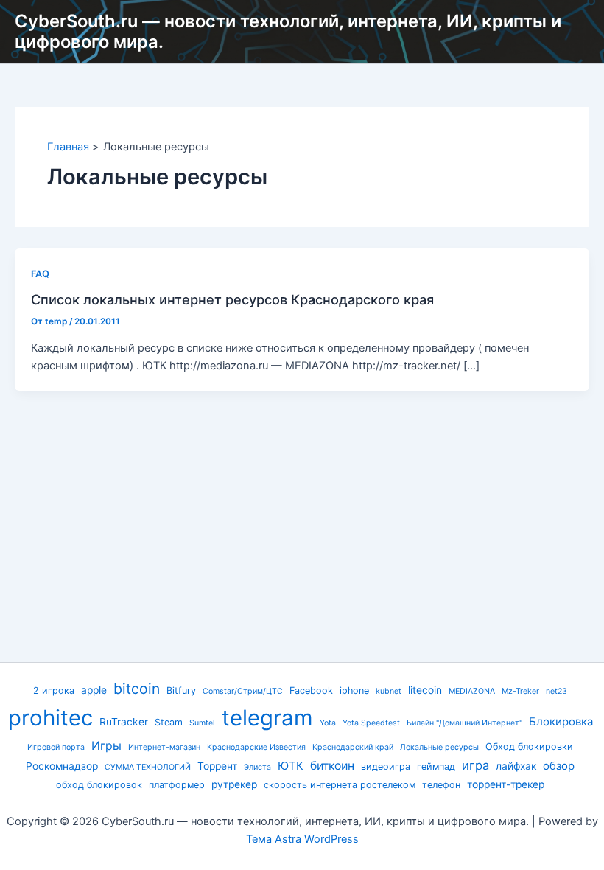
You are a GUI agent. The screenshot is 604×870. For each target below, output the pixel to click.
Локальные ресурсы (439, 747)
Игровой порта (56, 747)
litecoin (425, 690)
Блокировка (561, 721)
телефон (441, 784)
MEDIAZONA (472, 691)
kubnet (388, 691)
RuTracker (123, 722)
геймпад (436, 766)
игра (475, 765)
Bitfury (181, 690)
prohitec (50, 718)
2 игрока (53, 690)
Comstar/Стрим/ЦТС (243, 691)
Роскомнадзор (62, 766)
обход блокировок (99, 784)
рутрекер (234, 784)
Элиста (257, 767)
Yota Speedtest (371, 723)
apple (94, 690)
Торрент (217, 766)
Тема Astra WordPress (302, 839)
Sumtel (202, 723)
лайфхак (516, 766)
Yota (328, 723)
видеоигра (385, 766)
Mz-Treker (520, 691)
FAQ (40, 273)
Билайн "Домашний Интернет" (464, 723)
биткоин (332, 766)
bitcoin (136, 688)
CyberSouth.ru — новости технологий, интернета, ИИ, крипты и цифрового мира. (288, 31)
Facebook (311, 690)
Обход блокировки (529, 746)
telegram (267, 718)
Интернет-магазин (164, 747)
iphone (354, 690)
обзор (559, 766)
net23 (556, 691)
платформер (177, 784)
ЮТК (290, 766)
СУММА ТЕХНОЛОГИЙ (148, 767)
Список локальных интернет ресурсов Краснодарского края (232, 299)
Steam (169, 722)
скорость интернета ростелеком (339, 784)
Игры (106, 746)
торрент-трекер (505, 784)
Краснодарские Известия (256, 747)
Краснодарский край (352, 747)
